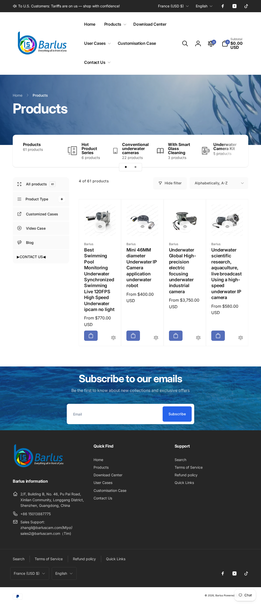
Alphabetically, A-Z (211, 183)
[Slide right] (235, 151)
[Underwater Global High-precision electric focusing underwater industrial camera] (185, 226)
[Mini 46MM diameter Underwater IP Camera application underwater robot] (142, 226)
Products (32, 144)
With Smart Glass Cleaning (179, 148)
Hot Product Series (89, 148)
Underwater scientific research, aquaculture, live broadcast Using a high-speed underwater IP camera (226, 273)
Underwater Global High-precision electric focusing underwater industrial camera (182, 270)
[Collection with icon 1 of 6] (125, 167)
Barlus (219, 595)
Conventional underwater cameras (135, 148)
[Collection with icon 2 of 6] (135, 167)
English (201, 6)
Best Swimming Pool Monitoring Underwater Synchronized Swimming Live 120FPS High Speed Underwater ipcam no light (99, 279)
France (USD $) (171, 6)
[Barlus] (38, 467)
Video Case (36, 228)
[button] (114, 24)
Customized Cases (42, 214)
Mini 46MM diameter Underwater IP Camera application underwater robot (141, 267)
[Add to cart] (91, 336)
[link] (66, 6)
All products (40, 184)
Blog (30, 242)
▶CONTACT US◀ (31, 257)
